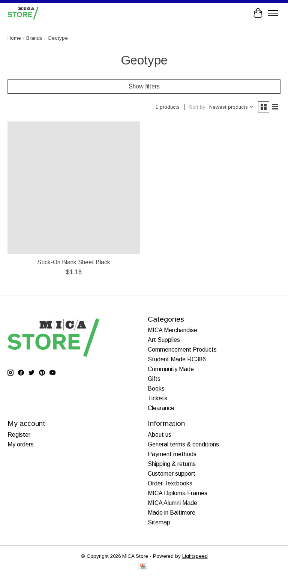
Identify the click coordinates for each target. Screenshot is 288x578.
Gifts (154, 379)
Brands (34, 38)
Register (19, 434)
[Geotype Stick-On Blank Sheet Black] (74, 187)
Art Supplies (164, 340)
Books (156, 388)
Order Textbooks (170, 483)
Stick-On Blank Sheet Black (73, 262)
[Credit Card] (142, 567)
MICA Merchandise (172, 330)
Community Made (171, 369)
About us (159, 434)
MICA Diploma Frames (177, 493)
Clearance (161, 408)
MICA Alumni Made (172, 503)
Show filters (144, 86)
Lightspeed (195, 556)
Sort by (197, 107)
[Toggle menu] (273, 13)
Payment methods (172, 454)
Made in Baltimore (171, 512)
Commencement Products (182, 349)
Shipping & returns (172, 464)
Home (14, 38)
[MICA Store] (23, 13)
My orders (21, 444)
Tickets (157, 398)
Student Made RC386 (177, 359)
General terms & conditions (183, 444)
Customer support (171, 473)
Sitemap (159, 522)
